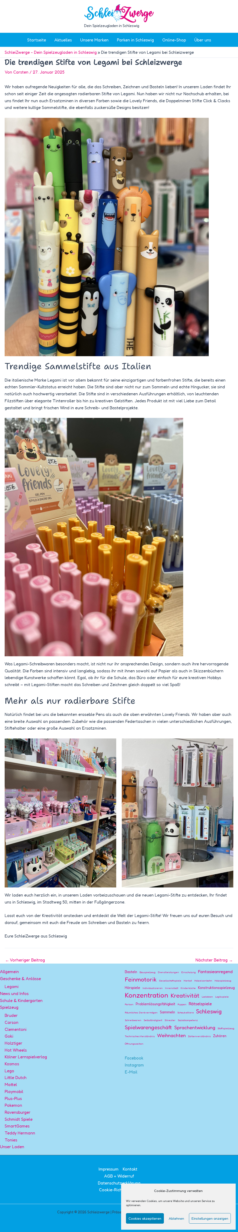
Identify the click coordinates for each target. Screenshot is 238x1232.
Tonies (11, 1139)
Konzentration (146, 995)
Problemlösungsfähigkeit (155, 1004)
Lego (9, 1070)
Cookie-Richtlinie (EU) (120, 1189)
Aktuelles (63, 39)
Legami (12, 986)
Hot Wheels (16, 1050)
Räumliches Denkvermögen (141, 1012)
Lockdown (207, 996)
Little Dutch (15, 1077)
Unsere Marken (94, 39)
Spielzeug (9, 1007)
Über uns (202, 39)
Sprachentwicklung (194, 1027)
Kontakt (130, 1168)
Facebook (134, 1057)
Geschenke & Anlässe (20, 978)
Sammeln (167, 1012)
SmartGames (17, 1125)
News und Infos (14, 993)
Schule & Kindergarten (21, 1000)
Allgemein (9, 971)
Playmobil (14, 1091)
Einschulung (188, 972)
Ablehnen (176, 1218)
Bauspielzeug (147, 972)
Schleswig (209, 1011)
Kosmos (12, 1063)
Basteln (131, 972)
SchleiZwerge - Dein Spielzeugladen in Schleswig (51, 52)
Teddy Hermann (20, 1132)
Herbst (188, 980)
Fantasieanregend (215, 971)
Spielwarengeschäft (148, 1027)
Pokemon (13, 1105)
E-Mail (131, 1071)
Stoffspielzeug (226, 1028)
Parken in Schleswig (135, 39)
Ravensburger (17, 1112)
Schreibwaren (133, 1020)
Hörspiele (132, 987)
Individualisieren (152, 988)
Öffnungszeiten (134, 1043)
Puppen (182, 1004)
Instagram (134, 1064)
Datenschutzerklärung (119, 1182)
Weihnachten (171, 1035)
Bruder (11, 1015)
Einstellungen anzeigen (210, 1218)
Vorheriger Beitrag (25, 960)
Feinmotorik (141, 979)
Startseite (36, 39)
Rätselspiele (200, 1003)
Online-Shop (174, 39)
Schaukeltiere (185, 1012)
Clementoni (15, 1029)
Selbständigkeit (153, 1020)
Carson (11, 1022)
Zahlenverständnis (199, 1036)
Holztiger (13, 1043)
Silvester (170, 1020)
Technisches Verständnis (140, 1036)
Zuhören (219, 1036)
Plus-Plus (13, 1098)
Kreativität (185, 995)
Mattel (11, 1084)
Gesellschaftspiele (170, 980)
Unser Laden (12, 1146)
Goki (9, 1036)
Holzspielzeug (223, 980)
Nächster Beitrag (214, 960)
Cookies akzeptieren (145, 1218)
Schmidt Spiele (19, 1119)
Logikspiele (222, 996)
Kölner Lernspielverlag (26, 1056)
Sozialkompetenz (188, 1020)
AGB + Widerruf (119, 1175)
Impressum (109, 1168)
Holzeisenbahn (203, 980)
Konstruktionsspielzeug (216, 987)
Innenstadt (171, 988)
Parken (129, 1004)
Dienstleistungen (168, 972)
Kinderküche (188, 988)
